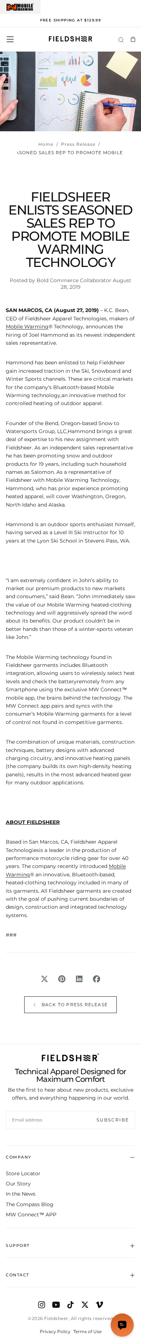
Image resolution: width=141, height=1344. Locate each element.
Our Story (18, 1183)
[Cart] (133, 39)
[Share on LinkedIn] (79, 979)
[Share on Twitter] (44, 979)
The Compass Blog (30, 1204)
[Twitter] (85, 1304)
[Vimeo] (99, 1304)
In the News (20, 1194)
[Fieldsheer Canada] (70, 1057)
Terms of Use (87, 1331)
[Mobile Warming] (20, 7)
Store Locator (23, 1173)
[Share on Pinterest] (61, 979)
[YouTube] (56, 1304)
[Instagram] (41, 1304)
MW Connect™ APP (31, 1214)
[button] (10, 39)
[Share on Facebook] (96, 979)
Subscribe (113, 1120)
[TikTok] (70, 1304)
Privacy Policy (55, 1331)
